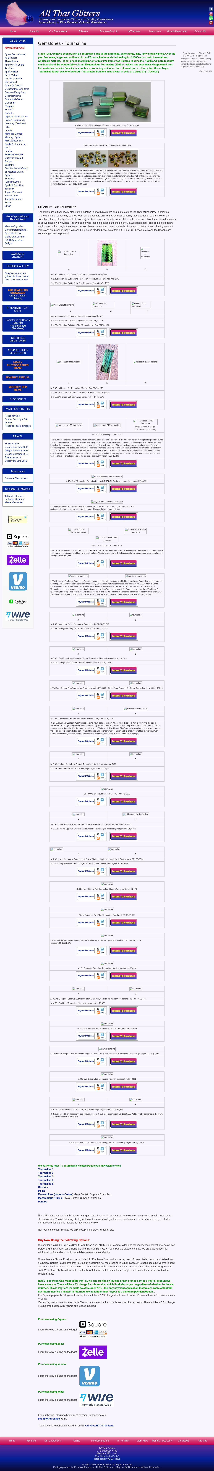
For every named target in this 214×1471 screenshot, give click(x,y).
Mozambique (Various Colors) (55, 1194)
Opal (7, 147)
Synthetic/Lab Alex (14, 185)
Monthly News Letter (177, 31)
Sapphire (9, 164)
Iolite (7, 126)
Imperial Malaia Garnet (16, 116)
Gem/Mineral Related (15, 229)
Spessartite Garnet (14, 171)
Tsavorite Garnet (13, 198)
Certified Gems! (12, 78)
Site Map (202, 1440)
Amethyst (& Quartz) (15, 64)
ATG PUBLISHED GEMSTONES (18, 351)
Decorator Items (13, 95)
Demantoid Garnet (14, 99)
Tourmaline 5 (45, 1183)
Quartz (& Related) (14, 157)
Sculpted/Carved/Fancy (16, 168)
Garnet (8, 113)
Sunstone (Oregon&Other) (13, 180)
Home (13, 31)
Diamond (9, 102)
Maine (41, 1190)
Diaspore (9, 106)
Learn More (155, 31)
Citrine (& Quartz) (13, 85)
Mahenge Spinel (13, 137)
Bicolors (43, 1187)
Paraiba (9, 150)
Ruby (7, 161)
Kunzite (8, 130)
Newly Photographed (15, 144)
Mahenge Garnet (13, 133)
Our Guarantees (57, 31)
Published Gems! (13, 154)
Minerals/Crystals (13, 226)
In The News (134, 31)
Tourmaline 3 (45, 1176)
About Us (34, 31)
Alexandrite (11, 61)
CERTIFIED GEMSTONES (18, 339)
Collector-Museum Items (17, 88)
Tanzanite (10, 188)
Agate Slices (11, 57)
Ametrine (9, 68)
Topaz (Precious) (13, 192)
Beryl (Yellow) (11, 75)
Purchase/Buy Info (109, 31)
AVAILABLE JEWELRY (18, 255)
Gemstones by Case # (17, 320)
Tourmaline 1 (45, 1169)
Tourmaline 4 (45, 1180)
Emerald (9, 109)
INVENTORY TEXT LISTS (18, 309)
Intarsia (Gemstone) (15, 119)
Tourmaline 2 (45, 1173)
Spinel (8, 175)
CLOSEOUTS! (18, 399)
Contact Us (200, 31)
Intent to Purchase (49, 1418)
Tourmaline (10, 195)
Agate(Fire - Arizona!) (15, 54)
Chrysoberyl (11, 81)
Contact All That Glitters (99, 1425)
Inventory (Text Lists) (15, 123)
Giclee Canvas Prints (15, 236)
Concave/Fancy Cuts (15, 92)
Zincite (8, 202)
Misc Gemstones (13, 140)
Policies (82, 31)
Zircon (8, 205)
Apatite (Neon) (12, 71)
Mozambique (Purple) (50, 1198)
